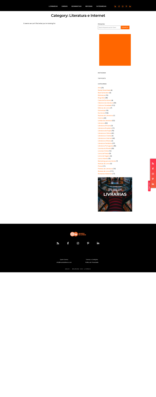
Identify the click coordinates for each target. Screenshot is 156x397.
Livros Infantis (103, 159)
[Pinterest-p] (126, 6)
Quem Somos (64, 259)
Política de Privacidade (91, 262)
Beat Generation (103, 93)
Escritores (101, 113)
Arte (99, 88)
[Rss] (115, 6)
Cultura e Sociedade (104, 105)
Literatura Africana (104, 126)
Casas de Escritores (104, 100)
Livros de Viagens (104, 156)
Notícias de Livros (104, 164)
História (100, 118)
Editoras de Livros (104, 108)
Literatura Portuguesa (105, 146)
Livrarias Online (103, 151)
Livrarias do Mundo (104, 148)
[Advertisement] (115, 50)
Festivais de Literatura (105, 115)
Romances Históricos (105, 174)
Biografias (101, 98)
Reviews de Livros (104, 171)
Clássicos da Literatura (105, 103)
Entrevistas (101, 110)
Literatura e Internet (105, 138)
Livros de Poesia (103, 153)
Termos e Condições (92, 259)
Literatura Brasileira (105, 128)
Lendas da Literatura (105, 121)
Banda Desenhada (104, 90)
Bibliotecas (101, 95)
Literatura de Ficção (104, 131)
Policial (100, 166)
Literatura (101, 123)
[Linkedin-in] (130, 6)
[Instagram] (122, 6)
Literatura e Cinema (104, 136)
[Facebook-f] (119, 6)
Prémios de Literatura (105, 169)
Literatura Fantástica (105, 143)
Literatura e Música (104, 141)
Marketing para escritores (107, 161)
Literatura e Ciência (104, 133)
